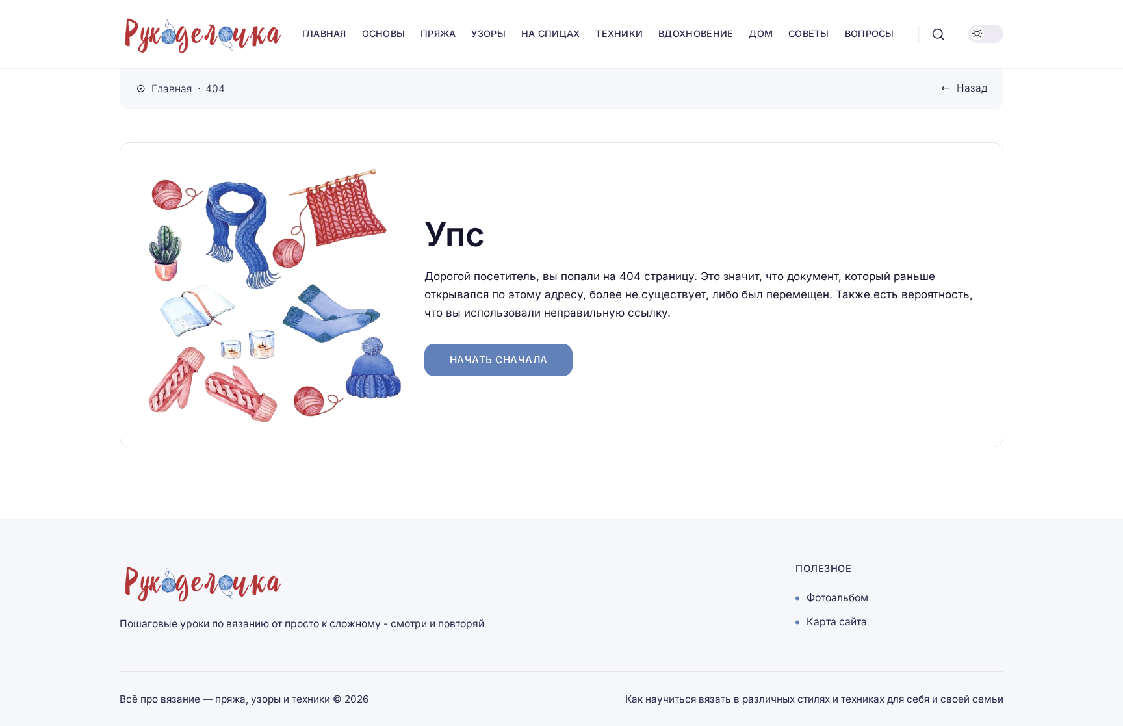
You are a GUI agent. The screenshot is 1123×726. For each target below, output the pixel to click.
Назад (972, 88)
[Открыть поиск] (938, 34)
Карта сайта (837, 622)
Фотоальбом (837, 598)
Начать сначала (499, 360)
